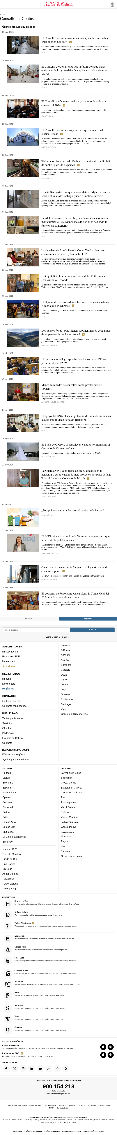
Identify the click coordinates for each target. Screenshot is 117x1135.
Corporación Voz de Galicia (17, 1105)
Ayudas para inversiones (15, 759)
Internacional (9, 792)
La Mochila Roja (70, 822)
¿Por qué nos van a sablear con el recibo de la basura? (72, 510)
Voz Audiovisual (50, 1105)
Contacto (7, 743)
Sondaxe (72, 1105)
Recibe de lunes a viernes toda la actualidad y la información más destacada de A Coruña (47, 983)
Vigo (63, 709)
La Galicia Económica (14, 836)
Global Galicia (68, 782)
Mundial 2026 (9, 849)
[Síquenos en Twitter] (14, 1068)
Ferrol (64, 679)
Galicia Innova (68, 827)
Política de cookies (52, 1131)
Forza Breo (8, 878)
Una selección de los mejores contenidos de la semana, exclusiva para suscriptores (45, 924)
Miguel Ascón (47, 116)
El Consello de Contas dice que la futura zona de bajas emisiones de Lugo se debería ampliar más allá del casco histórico (74, 70)
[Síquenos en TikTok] (48, 1068)
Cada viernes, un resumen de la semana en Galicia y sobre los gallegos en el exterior (46, 972)
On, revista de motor (72, 856)
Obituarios (8, 832)
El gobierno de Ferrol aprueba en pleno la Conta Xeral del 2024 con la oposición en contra (75, 595)
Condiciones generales (71, 1131)
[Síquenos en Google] (65, 1068)
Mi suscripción (10, 651)
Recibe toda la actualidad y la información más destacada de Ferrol (39, 994)
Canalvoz (81, 1105)
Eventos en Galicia (12, 738)
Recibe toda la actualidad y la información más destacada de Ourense (40, 1028)
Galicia (6, 777)
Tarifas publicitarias (12, 718)
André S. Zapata (48, 147)
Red (63, 797)
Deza (64, 674)
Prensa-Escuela (104, 1105)
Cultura (6, 812)
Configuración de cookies (93, 1131)
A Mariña (66, 655)
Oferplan (7, 728)
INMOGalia (8, 733)
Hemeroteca (9, 661)
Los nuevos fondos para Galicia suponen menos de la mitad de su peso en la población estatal (76, 332)
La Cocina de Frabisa (72, 792)
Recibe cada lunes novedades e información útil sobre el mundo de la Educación (44, 937)
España (6, 787)
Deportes (7, 802)
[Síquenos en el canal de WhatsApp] (57, 1068)
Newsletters (8, 683)
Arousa (65, 660)
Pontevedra (67, 699)
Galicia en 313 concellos (74, 714)
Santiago (66, 704)
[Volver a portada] (58, 4)
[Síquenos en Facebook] (6, 1068)
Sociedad (7, 807)
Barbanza (66, 665)
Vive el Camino (69, 817)
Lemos (64, 684)
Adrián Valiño (47, 553)
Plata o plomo (68, 802)
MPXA (51, 1108)
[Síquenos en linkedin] (31, 1068)
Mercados (66, 836)
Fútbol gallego (10, 883)
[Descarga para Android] (111, 1047)
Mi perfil (6, 678)
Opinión (6, 797)
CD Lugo (7, 868)
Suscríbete (8, 666)
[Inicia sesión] (112, 4)
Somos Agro (9, 822)
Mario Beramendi (49, 579)
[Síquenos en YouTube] (40, 1068)
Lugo (63, 689)
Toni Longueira (48, 496)
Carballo (65, 669)
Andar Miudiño (10, 874)
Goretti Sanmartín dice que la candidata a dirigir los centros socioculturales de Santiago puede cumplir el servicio (75, 194)
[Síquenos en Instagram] (23, 1068)
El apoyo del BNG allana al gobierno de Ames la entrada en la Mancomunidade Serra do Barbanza (76, 417)
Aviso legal (17, 1131)
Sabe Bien (66, 777)
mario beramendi (49, 345)
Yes (63, 846)
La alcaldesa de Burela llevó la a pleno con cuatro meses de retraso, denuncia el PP (73, 252)
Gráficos (6, 817)
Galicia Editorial (62, 1108)
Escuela (65, 851)
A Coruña (66, 650)
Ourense (65, 694)
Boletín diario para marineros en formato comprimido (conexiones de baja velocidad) (45, 959)
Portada (6, 772)
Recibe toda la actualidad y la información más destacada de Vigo (38, 1017)
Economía (7, 782)
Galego (65, 637)
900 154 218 (58, 1086)
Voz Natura (92, 1105)
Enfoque (65, 812)
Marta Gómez (47, 178)
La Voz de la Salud (71, 772)
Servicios (7, 723)
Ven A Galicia (68, 807)
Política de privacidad (33, 1131)
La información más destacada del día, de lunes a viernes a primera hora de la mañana (46, 902)
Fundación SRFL (35, 1105)
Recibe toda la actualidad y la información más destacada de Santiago (40, 1006)
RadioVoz (62, 1105)
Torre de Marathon (12, 854)
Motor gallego (9, 888)
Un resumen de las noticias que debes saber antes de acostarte (38, 913)
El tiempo (7, 841)
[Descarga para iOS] (103, 1047)
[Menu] (4, 4)
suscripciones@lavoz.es (58, 1094)
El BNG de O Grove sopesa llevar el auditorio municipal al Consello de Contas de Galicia (75, 446)
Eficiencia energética (13, 754)
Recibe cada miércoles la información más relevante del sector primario (40, 948)
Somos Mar (8, 827)
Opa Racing (8, 864)
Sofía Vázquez (48, 515)
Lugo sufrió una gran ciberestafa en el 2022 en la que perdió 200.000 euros (73, 142)
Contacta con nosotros (14, 706)
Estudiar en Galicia (71, 787)
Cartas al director (11, 701)
